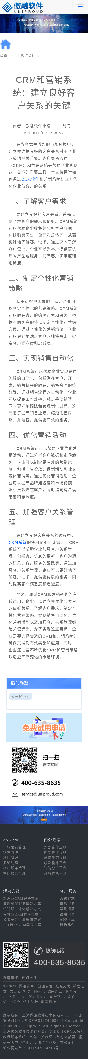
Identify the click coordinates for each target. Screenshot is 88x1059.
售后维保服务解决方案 (22, 904)
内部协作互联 (55, 852)
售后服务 (67, 904)
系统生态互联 (55, 857)
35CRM (9, 986)
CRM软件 (30, 179)
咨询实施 (67, 898)
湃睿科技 (48, 1002)
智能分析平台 (55, 868)
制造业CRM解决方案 (21, 898)
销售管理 (10, 852)
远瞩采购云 (53, 991)
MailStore (37, 996)
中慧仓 (15, 1002)
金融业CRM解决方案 (21, 914)
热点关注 (28, 56)
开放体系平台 (55, 873)
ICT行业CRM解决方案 (22, 925)
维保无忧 (62, 986)
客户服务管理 (14, 868)
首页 (4, 56)
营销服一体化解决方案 (22, 909)
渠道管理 (10, 863)
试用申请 (67, 914)
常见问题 (67, 909)
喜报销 (55, 996)
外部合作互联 (55, 847)
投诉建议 (67, 925)
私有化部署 (20, 696)
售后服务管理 (14, 873)
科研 (37, 991)
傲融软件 (26, 986)
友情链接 (10, 978)
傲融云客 (45, 986)
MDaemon (18, 996)
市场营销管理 (14, 847)
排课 (27, 991)
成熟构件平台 (55, 863)
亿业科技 (30, 1002)
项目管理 (10, 857)
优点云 (15, 991)
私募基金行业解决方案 (22, 919)
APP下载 (67, 919)
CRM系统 (18, 542)
